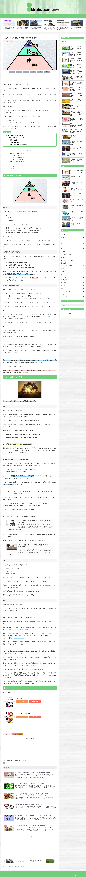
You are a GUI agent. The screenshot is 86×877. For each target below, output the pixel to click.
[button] (47, 72)
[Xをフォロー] (4, 763)
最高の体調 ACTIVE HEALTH (23, 698)
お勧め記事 (20, 734)
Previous (1, 25)
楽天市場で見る (35, 701)
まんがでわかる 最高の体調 (23, 713)
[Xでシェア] (12, 72)
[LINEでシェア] (40, 72)
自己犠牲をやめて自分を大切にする (42, 585)
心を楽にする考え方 (8, 734)
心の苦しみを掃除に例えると (20, 159)
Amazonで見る (22, 701)
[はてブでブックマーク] (26, 72)
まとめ (13, 170)
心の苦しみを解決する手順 (19, 157)
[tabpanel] (9, 25)
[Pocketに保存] (33, 72)
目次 (28, 150)
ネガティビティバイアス (12, 568)
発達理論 (8, 581)
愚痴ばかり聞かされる (9, 585)
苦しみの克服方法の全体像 (17, 153)
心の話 (15, 734)
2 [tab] (44, 33)
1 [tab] (42, 33)
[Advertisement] (30, 79)
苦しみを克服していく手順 (17, 161)
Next (84, 25)
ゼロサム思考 (9, 571)
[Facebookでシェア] (19, 72)
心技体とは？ (16, 155)
